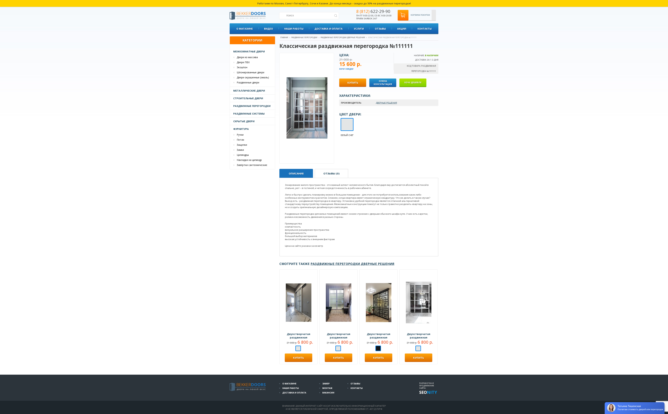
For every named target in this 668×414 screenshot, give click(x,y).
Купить (298, 357)
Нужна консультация (383, 83)
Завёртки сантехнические (252, 165)
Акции (401, 28)
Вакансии (328, 392)
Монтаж (327, 388)
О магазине (244, 28)
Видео (268, 28)
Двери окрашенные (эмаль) (253, 77)
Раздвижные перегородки (252, 106)
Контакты (425, 28)
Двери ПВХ (243, 62)
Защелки (242, 144)
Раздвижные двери (248, 82)
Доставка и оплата (329, 28)
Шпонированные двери (250, 72)
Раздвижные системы (249, 113)
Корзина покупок (420, 15)
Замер (326, 383)
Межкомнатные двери (249, 51)
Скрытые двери (244, 121)
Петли (240, 139)
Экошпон (242, 67)
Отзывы (380, 28)
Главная (284, 37)
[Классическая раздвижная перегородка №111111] (307, 155)
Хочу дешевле (413, 82)
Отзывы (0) (331, 173)
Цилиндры (243, 155)
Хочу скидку (346, 69)
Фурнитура (241, 129)
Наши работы (293, 28)
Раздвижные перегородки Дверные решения (343, 37)
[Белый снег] (298, 349)
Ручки (240, 134)
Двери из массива (247, 57)
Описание (296, 173)
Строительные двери (248, 98)
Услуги (359, 28)
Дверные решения (386, 102)
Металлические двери (249, 90)
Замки (240, 149)
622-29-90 (373, 11)
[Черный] (378, 349)
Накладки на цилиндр (249, 160)
